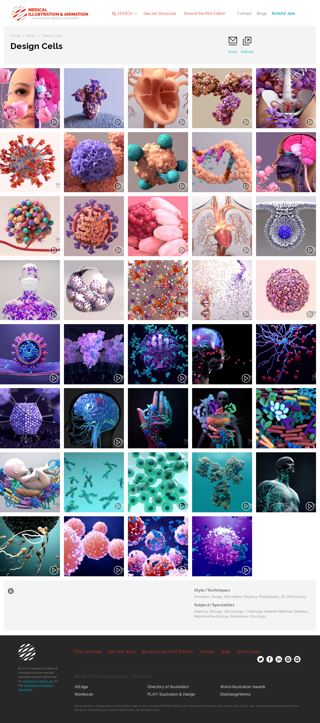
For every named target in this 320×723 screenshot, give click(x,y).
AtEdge (81, 687)
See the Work (122, 651)
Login (248, 651)
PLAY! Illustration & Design (171, 694)
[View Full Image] (30, 98)
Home (15, 35)
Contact (244, 13)
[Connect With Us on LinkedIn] (278, 660)
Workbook (83, 694)
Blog (225, 651)
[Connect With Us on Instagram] (288, 660)
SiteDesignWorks (235, 694)
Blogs (262, 13)
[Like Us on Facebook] (269, 660)
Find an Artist (88, 651)
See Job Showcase (159, 13)
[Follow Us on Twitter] (260, 660)
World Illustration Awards (242, 687)
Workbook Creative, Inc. (38, 681)
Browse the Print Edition (204, 13)
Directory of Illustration (168, 687)
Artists (31, 35)
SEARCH (124, 13)
